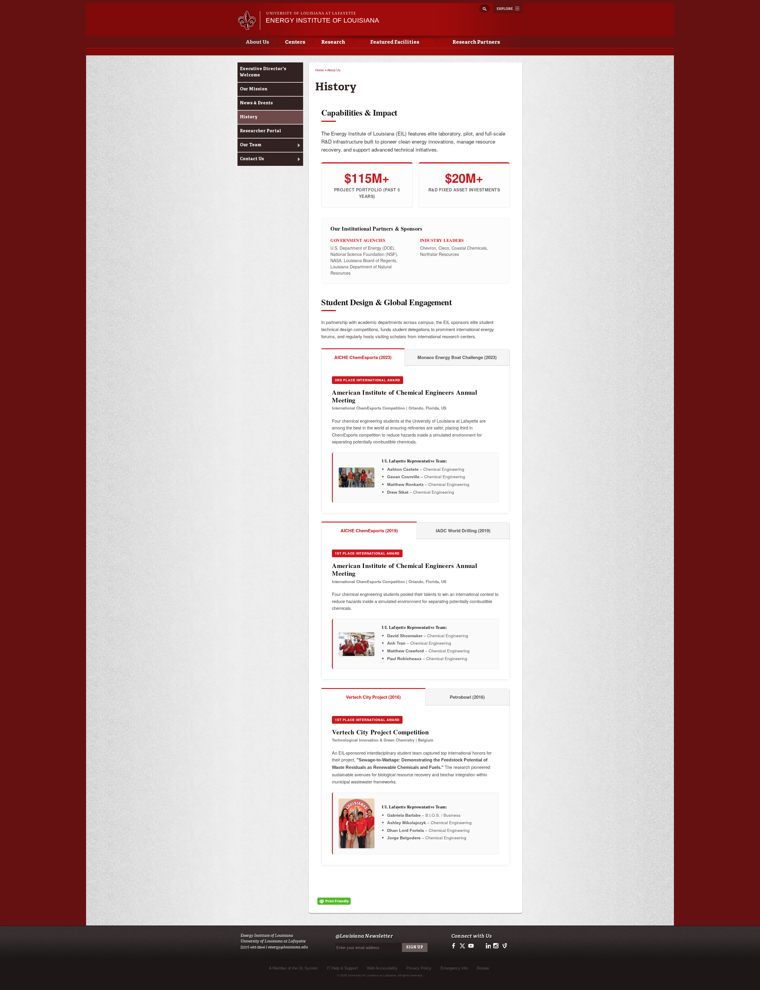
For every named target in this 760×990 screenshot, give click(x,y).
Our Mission (253, 89)
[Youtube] (470, 947)
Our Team (250, 145)
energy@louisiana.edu (288, 947)
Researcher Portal (260, 131)
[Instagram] (495, 947)
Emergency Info (454, 968)
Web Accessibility (382, 968)
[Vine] (503, 947)
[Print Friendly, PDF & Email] (334, 901)
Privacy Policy (418, 968)
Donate (483, 968)
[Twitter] (462, 947)
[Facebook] (454, 947)
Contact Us (252, 159)
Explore (507, 8)
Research (333, 42)
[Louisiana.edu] (249, 27)
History (249, 117)
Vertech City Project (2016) (373, 697)
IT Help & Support (342, 968)
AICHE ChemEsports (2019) (369, 530)
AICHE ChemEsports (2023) (363, 357)
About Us (257, 42)
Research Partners (476, 42)
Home (319, 70)
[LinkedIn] (487, 947)
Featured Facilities (394, 42)
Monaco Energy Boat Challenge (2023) (457, 357)
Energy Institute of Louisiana (322, 20)
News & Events (256, 103)
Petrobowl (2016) (467, 697)
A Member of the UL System (293, 968)
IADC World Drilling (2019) (463, 530)
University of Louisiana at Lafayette (311, 13)
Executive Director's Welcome (263, 72)
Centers (295, 42)
